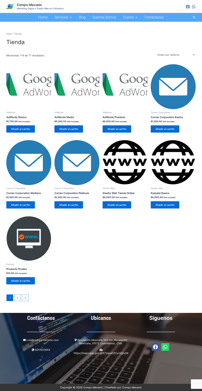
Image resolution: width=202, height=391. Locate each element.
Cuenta (128, 17)
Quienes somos (104, 17)
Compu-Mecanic (29, 5)
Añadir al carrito (20, 129)
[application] (70, 17)
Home (43, 17)
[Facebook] (188, 7)
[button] (194, 17)
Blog (82, 17)
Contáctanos (154, 17)
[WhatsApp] (194, 7)
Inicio (9, 33)
